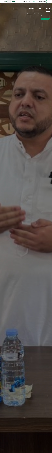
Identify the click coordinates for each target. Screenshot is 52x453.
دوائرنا (26, 1)
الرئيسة (34, 1)
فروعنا (29, 1)
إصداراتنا (24, 1)
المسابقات (13, 1)
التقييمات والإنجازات (21, 1)
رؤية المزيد (45, 18)
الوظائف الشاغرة (10, 1)
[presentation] (49, 22)
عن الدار (31, 1)
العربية (5, 1)
